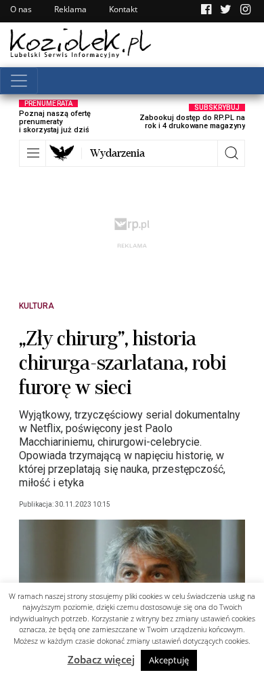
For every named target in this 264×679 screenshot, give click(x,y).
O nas (21, 9)
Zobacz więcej (101, 659)
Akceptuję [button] (169, 660)
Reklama (70, 9)
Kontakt (123, 9)
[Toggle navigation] (19, 80)
